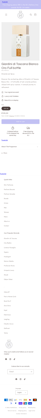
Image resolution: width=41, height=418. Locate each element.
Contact (6, 226)
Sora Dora (7, 306)
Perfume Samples (9, 194)
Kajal (5, 310)
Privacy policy (22, 407)
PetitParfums (13, 407)
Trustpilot (5, 2)
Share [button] (5, 153)
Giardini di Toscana (10, 238)
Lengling (6, 319)
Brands (6, 198)
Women (6, 212)
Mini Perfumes (8, 185)
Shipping (11, 116)
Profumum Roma (9, 266)
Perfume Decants (9, 189)
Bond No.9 (7, 301)
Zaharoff (6, 292)
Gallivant (7, 328)
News (6, 217)
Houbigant (7, 257)
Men (5, 208)
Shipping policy (22, 410)
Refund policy (32, 407)
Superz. (6, 252)
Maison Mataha (9, 261)
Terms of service (12, 410)
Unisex (6, 203)
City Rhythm (8, 243)
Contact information (21, 413)
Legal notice (32, 410)
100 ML (6, 108)
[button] (6, 14)
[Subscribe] (31, 371)
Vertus (6, 333)
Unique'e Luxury (9, 270)
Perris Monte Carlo (10, 297)
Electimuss (7, 315)
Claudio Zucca (8, 324)
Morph (6, 275)
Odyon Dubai (8, 279)
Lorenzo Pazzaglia (10, 248)
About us (7, 221)
